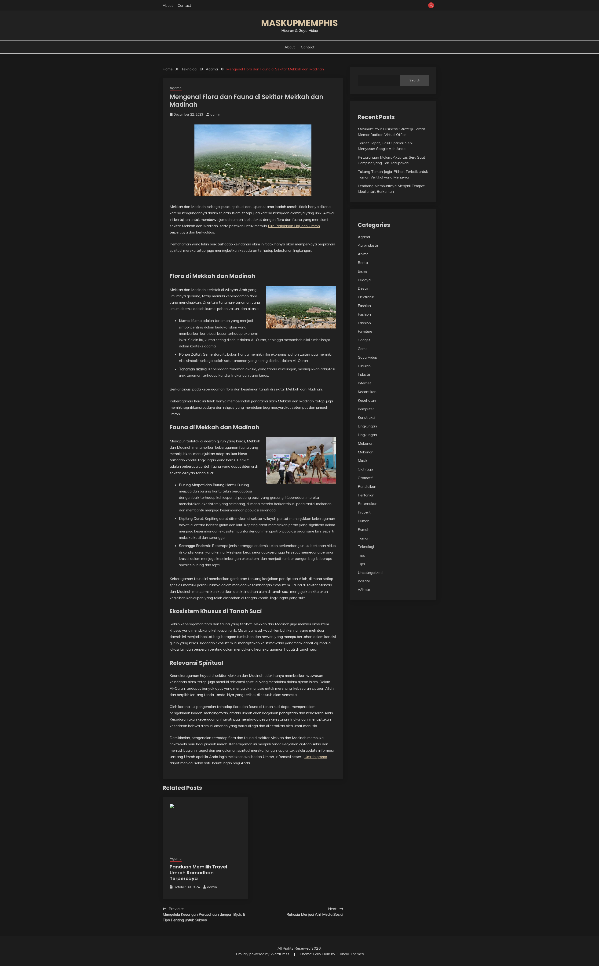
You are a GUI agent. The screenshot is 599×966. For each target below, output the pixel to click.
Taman (363, 538)
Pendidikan (367, 486)
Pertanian (366, 495)
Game (363, 348)
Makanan (365, 443)
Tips (361, 555)
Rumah (363, 520)
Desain (363, 288)
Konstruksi (366, 417)
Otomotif (365, 477)
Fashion (364, 305)
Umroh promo (315, 756)
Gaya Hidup (367, 357)
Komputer (366, 409)
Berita (363, 262)
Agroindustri (368, 245)
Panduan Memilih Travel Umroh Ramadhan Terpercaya (198, 873)
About (168, 5)
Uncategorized (370, 572)
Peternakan (367, 503)
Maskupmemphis (299, 23)
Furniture (365, 331)
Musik (362, 460)
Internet (364, 383)
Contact (184, 5)
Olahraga (365, 469)
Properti (364, 512)
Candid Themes (350, 953)
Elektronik (366, 297)
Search (414, 80)
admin (215, 114)
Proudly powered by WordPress (263, 953)
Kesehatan (367, 400)
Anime (363, 254)
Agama (176, 88)
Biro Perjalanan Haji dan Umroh (294, 225)
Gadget (364, 340)
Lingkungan (367, 426)
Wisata (364, 581)
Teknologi (366, 546)
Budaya (364, 279)
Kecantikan (367, 391)
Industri (364, 374)
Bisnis (363, 271)
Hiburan (364, 366)
